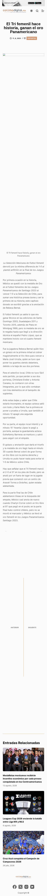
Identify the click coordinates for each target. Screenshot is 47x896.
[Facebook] (15, 887)
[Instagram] (26, 887)
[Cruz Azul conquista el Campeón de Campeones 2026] (23, 842)
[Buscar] (37, 11)
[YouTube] (32, 887)
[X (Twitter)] (20, 887)
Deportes (32, 38)
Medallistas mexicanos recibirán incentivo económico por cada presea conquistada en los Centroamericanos (22, 778)
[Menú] (43, 10)
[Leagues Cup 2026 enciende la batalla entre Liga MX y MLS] (23, 802)
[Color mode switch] (31, 10)
